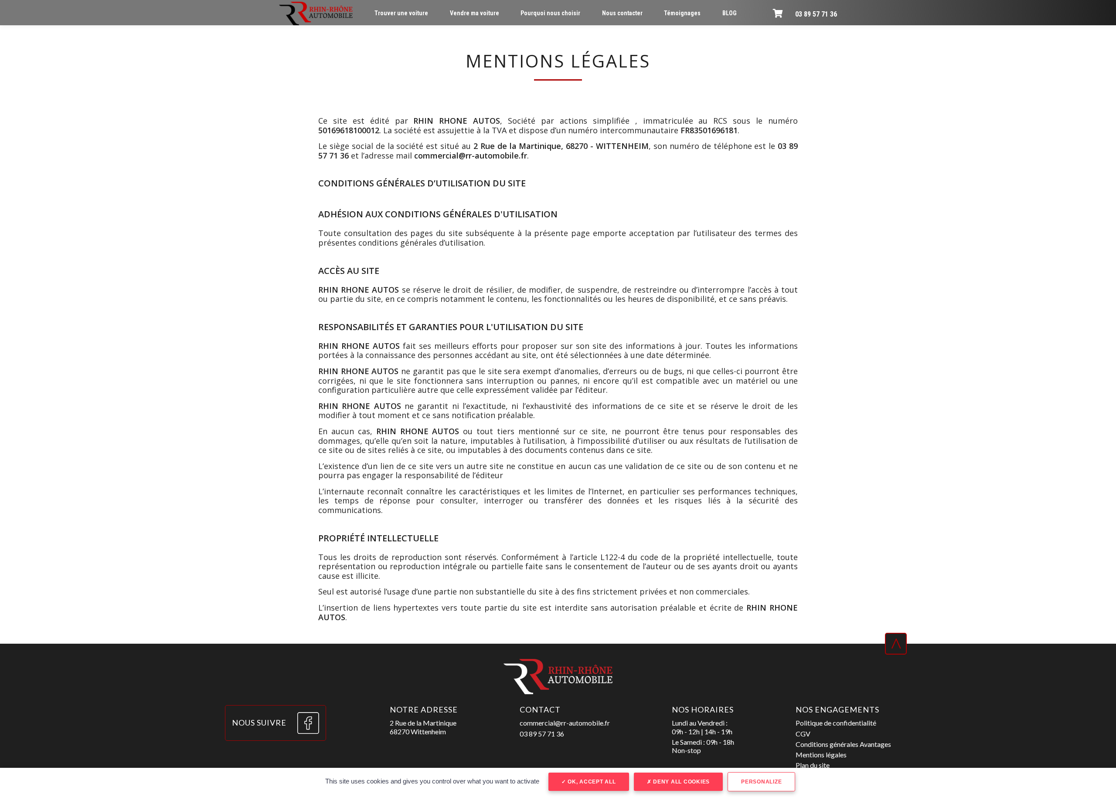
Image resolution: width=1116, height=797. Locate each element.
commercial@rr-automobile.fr (565, 723)
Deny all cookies (680, 782)
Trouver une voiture (401, 13)
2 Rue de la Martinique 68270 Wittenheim (423, 727)
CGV (803, 733)
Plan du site (813, 765)
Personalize (761, 782)
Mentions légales (821, 754)
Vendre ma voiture (474, 13)
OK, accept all (591, 782)
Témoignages (682, 13)
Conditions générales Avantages (843, 744)
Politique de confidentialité (836, 723)
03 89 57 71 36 (816, 14)
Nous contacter (622, 13)
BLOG (729, 13)
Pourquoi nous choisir (550, 13)
